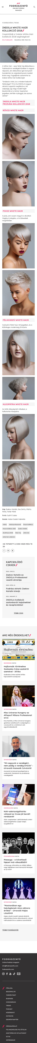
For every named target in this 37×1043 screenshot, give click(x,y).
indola (5, 524)
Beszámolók (11, 991)
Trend (16, 23)
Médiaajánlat (11, 1026)
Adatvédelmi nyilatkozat (16, 1033)
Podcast (9, 1009)
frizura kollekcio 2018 (9, 528)
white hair (26, 533)
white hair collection (9, 537)
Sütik (8, 1036)
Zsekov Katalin (22, 528)
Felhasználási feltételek (16, 1029)
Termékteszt (11, 995)
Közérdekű (10, 1012)
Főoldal (9, 988)
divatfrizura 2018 (8, 533)
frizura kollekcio (28, 524)
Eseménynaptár (12, 1019)
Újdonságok (11, 1002)
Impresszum (10, 1040)
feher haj (18, 533)
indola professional (15, 524)
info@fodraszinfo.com (10, 966)
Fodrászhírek (7, 23)
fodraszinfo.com (8, 969)
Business (9, 998)
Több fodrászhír (10, 930)
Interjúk (9, 1016)
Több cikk (18, 613)
